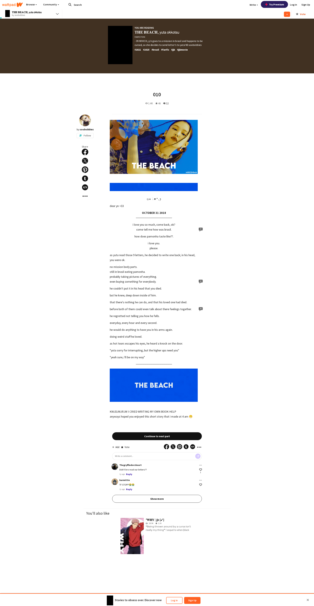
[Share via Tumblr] (85, 178)
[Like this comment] (200, 469)
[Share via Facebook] (85, 152)
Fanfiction (140, 37)
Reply (129, 474)
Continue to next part (157, 436)
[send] (198, 456)
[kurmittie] (115, 481)
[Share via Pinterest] (85, 169)
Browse (30, 4)
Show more (157, 498)
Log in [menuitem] (293, 4)
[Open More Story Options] (85, 196)
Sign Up (192, 600)
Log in (174, 600)
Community (50, 4)
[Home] (12, 4)
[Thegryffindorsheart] (115, 466)
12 (167, 103)
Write (253, 4)
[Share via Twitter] (85, 161)
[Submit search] (70, 4)
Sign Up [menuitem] (305, 4)
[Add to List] (287, 14)
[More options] (200, 465)
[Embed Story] (85, 187)
